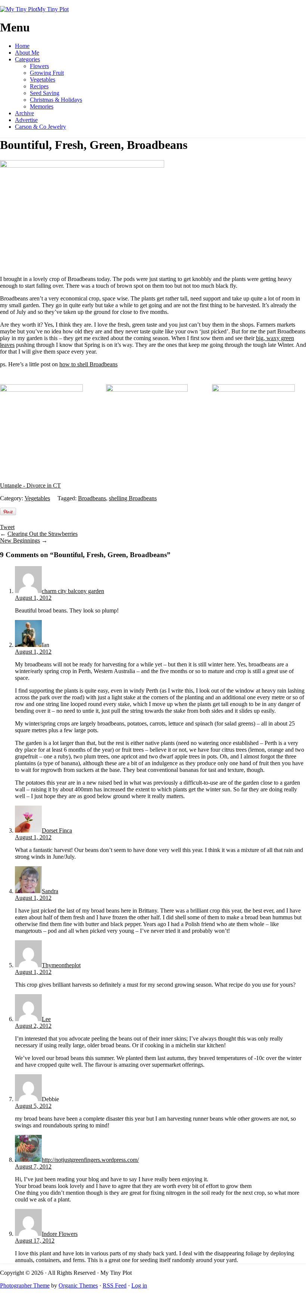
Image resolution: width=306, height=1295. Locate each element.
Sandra (50, 891)
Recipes (39, 86)
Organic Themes (78, 1285)
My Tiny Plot (53, 9)
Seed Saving (44, 93)
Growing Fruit (47, 73)
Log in (139, 1285)
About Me (27, 52)
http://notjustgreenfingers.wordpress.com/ (90, 1160)
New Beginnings (20, 540)
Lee (46, 1019)
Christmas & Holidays (56, 100)
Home (22, 46)
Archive (24, 113)
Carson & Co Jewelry (40, 126)
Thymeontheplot (61, 965)
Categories (27, 59)
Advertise (26, 120)
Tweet (7, 527)
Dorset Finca (57, 830)
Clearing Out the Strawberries (42, 534)
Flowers (39, 66)
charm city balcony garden (73, 591)
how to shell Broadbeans (88, 364)
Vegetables (42, 79)
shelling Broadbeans (133, 498)
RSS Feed (115, 1285)
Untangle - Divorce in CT (30, 485)
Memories (41, 106)
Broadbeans (92, 498)
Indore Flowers (60, 1234)
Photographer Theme (25, 1285)
